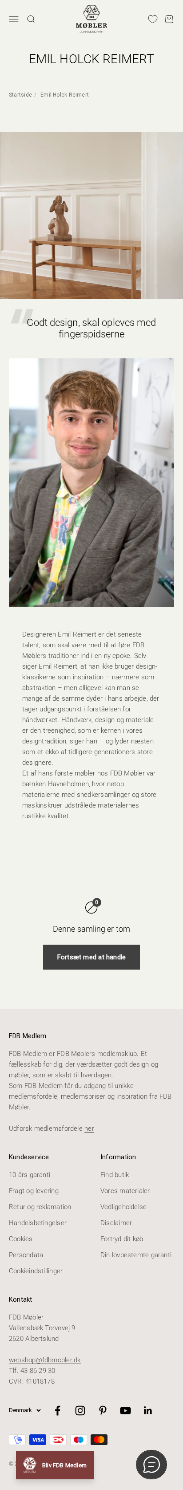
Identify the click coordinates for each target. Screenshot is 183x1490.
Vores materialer (125, 1191)
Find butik (114, 1175)
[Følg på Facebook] (58, 1411)
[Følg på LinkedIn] (148, 1411)
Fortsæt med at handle (91, 957)
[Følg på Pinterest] (103, 1411)
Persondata (26, 1255)
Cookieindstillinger (36, 1271)
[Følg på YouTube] (125, 1411)
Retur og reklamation (40, 1207)
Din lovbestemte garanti (135, 1255)
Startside (20, 95)
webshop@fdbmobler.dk (45, 1360)
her (89, 1129)
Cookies (21, 1239)
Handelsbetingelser (38, 1223)
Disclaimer (116, 1223)
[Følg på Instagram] (80, 1411)
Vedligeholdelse (123, 1207)
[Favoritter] (152, 19)
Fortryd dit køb (121, 1239)
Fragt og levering (34, 1191)
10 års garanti (29, 1175)
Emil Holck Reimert (64, 95)
